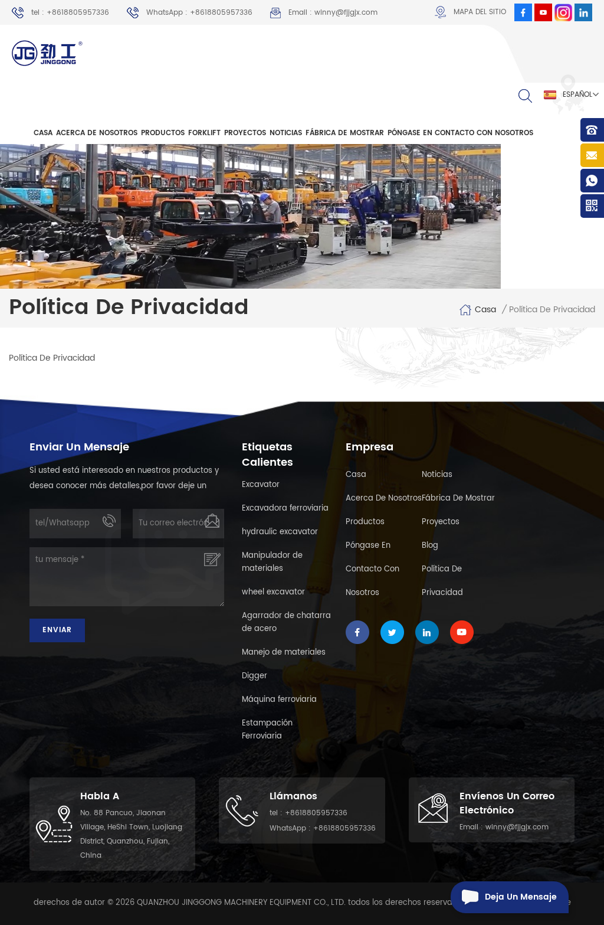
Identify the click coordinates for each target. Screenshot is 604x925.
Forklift (204, 133)
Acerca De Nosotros (96, 133)
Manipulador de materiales (272, 562)
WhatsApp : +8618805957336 (199, 12)
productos (163, 133)
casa (43, 133)
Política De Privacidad (442, 581)
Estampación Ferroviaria (267, 730)
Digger (254, 676)
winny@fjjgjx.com (517, 827)
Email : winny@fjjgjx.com (333, 12)
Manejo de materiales (284, 652)
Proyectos (245, 133)
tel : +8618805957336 (70, 12)
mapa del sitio (480, 12)
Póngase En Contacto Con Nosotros (460, 133)
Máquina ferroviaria (279, 700)
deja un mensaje (521, 897)
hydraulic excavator (280, 532)
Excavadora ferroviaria (285, 508)
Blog (430, 546)
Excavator (261, 485)
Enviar (57, 630)
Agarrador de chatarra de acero (286, 622)
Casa (356, 475)
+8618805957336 (316, 813)
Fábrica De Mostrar (345, 133)
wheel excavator (273, 592)
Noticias (286, 133)
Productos (365, 522)
